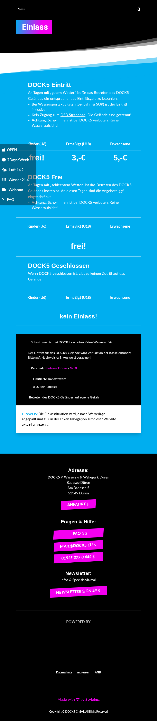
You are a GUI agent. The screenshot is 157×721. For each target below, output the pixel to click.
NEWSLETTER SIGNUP (76, 592)
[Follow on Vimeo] (92, 685)
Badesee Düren (56, 368)
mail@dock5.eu (76, 546)
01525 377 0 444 (76, 558)
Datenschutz (64, 672)
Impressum (83, 672)
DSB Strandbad (73, 115)
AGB (98, 672)
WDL (74, 368)
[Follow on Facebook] (65, 685)
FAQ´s (78, 533)
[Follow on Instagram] (83, 685)
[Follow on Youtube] (74, 685)
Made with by (78, 700)
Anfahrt (76, 504)
